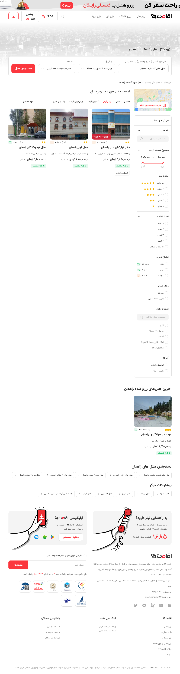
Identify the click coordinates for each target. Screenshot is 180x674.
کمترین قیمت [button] (92, 101)
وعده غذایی (163, 286)
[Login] (13, 16)
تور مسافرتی (166, 638)
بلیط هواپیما (166, 632)
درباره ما (168, 654)
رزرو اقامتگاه (125, 16)
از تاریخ (109, 61)
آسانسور (160, 336)
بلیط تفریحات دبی (107, 630)
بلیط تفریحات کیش (107, 626)
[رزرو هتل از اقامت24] (161, 16)
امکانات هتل (162, 309)
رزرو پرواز (96, 16)
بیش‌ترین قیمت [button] (76, 101)
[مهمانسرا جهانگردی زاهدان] (153, 411)
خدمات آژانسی (53, 626)
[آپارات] (152, 605)
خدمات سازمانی (53, 632)
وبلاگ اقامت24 (165, 649)
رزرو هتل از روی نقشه (162, 643)
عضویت (18, 565)
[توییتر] (136, 605)
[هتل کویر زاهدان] (69, 124)
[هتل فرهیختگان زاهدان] (27, 124)
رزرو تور (110, 16)
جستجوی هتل (23, 68)
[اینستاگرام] (169, 605)
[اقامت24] (161, 556)
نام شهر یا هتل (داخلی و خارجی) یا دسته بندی (145, 61)
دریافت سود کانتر (52, 638)
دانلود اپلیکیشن (71, 537)
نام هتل (165, 131)
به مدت (69, 61)
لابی (162, 325)
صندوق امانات (157, 347)
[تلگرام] (144, 605)
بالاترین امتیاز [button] (59, 101)
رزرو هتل (141, 16)
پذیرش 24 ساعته (156, 331)
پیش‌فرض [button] (107, 101)
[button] (17, 101)
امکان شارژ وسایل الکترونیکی (151, 342)
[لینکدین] (161, 605)
